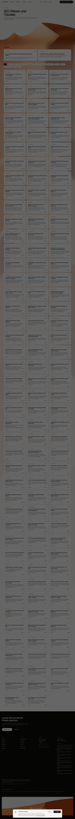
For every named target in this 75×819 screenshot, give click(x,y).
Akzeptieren (57, 811)
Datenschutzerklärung (41, 815)
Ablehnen (50, 811)
